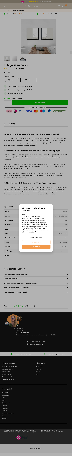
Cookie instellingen (36, 237)
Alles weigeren (36, 242)
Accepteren (36, 247)
